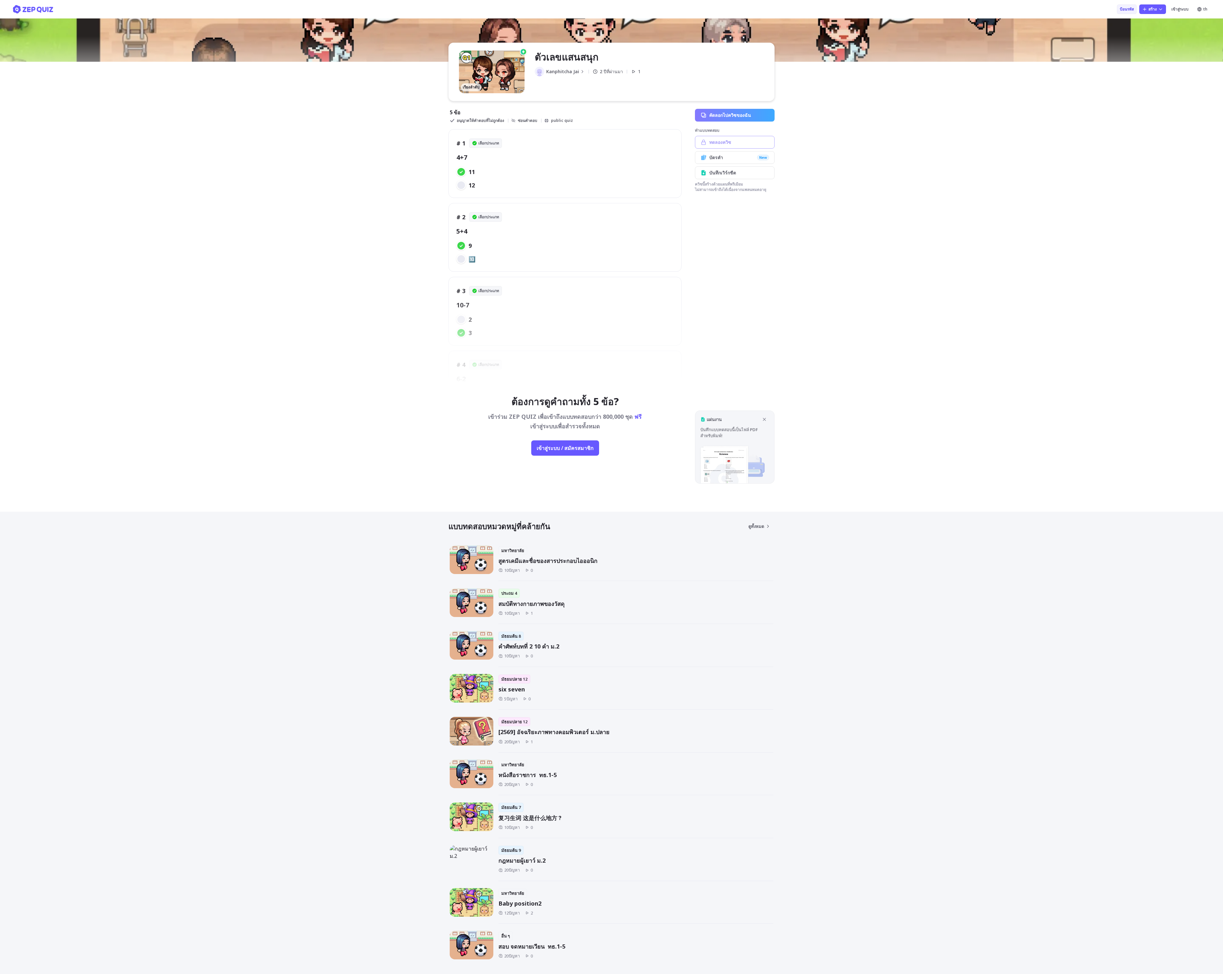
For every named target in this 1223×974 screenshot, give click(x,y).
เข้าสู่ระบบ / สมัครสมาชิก (565, 448)
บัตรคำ (738, 157)
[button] (735, 446)
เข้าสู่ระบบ (1180, 9)
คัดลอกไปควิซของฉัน (730, 115)
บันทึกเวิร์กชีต (722, 173)
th (1205, 9)
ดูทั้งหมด (756, 526)
